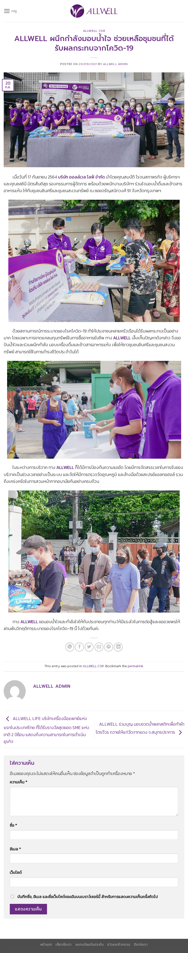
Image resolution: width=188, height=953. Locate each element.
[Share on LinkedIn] (118, 647)
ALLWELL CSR (94, 31)
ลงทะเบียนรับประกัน (89, 944)
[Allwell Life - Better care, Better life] (94, 11)
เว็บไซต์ (16, 872)
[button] (10, 11)
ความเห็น (18, 782)
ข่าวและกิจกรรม (118, 944)
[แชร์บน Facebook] (79, 647)
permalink (135, 666)
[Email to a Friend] (98, 647)
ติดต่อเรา (141, 944)
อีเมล (15, 849)
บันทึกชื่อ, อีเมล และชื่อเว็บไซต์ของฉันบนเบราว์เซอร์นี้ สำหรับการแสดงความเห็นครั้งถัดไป (87, 896)
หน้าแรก (46, 944)
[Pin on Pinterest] (108, 647)
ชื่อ (13, 825)
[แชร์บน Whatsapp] (69, 647)
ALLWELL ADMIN (115, 64)
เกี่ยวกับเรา (64, 944)
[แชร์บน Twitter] (89, 647)
